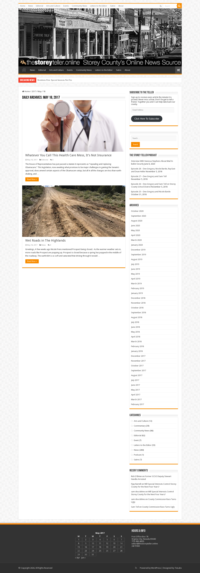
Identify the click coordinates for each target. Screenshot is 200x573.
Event (136, 440)
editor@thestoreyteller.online (145, 543)
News (30, 6)
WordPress (156, 568)
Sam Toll (135, 507)
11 (100, 543)
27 (114, 551)
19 (107, 547)
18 (100, 547)
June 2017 (135, 385)
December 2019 (138, 250)
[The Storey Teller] (100, 37)
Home (22, 6)
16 (86, 547)
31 (93, 554)
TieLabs (178, 568)
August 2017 (136, 375)
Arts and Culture (53, 6)
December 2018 (138, 298)
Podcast (137, 455)
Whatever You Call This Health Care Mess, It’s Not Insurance (68, 155)
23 (86, 551)
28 (121, 551)
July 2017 (135, 380)
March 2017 (136, 399)
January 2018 (137, 351)
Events (66, 6)
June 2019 (135, 269)
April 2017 (135, 394)
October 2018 (137, 308)
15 (79, 547)
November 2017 (138, 361)
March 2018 (136, 341)
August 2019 (136, 259)
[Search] (179, 6)
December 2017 (138, 356)
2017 (34, 91)
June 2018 (135, 327)
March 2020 (136, 240)
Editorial (39, 6)
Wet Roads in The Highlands (45, 240)
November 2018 (138, 303)
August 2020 (136, 221)
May (39, 91)
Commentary (139, 426)
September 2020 (138, 216)
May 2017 (135, 390)
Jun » (83, 557)
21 (121, 547)
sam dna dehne (138, 491)
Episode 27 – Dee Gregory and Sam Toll (149, 176)
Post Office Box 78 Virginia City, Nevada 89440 (144, 537)
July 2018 (135, 322)
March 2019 (136, 283)
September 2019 (138, 254)
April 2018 (135, 337)
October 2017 (137, 365)
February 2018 (137, 346)
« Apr (77, 557)
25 (100, 551)
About (120, 6)
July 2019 (135, 264)
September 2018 (138, 312)
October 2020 (137, 211)
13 (114, 543)
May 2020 (135, 230)
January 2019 (137, 293)
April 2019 (135, 279)
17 (93, 547)
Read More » (32, 179)
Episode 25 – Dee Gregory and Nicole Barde (150, 191)
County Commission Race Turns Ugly (158, 507)
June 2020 (135, 225)
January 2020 (137, 245)
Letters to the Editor (98, 6)
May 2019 (135, 274)
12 (107, 543)
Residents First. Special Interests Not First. (55, 80)
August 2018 (136, 317)
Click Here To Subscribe (146, 118)
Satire (112, 6)
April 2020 (135, 235)
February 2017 (137, 404)
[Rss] (161, 6)
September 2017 (138, 370)
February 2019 (137, 288)
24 (93, 551)
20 (114, 547)
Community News (79, 6)
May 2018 (135, 332)
